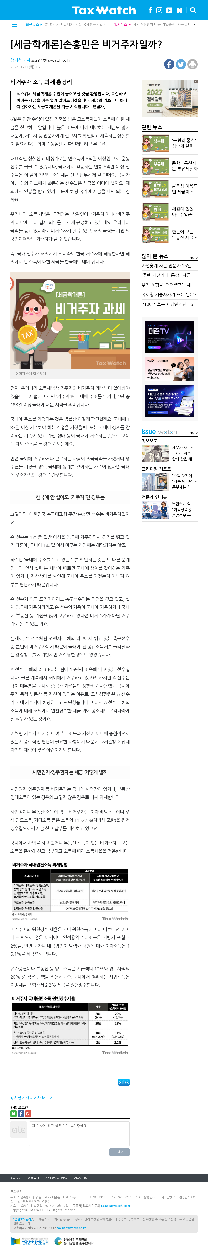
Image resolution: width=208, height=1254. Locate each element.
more (193, 257)
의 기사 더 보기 (32, 1098)
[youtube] (169, 10)
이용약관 (33, 1178)
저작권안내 (81, 1178)
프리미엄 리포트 (156, 469)
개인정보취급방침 (56, 1178)
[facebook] (150, 10)
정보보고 (150, 441)
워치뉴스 (120, 24)
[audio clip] (179, 10)
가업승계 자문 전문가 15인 (166, 265)
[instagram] (159, 10)
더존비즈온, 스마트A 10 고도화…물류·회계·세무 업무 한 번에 (90, 24)
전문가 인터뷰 (154, 497)
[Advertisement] (170, 564)
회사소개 (16, 1178)
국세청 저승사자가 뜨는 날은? (155, 24)
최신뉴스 (32, 24)
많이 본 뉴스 (155, 256)
